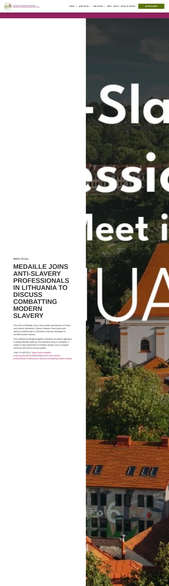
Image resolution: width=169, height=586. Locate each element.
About (72, 6)
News (109, 6)
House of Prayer (128, 6)
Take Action (98, 6)
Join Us (116, 6)
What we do (84, 6)
